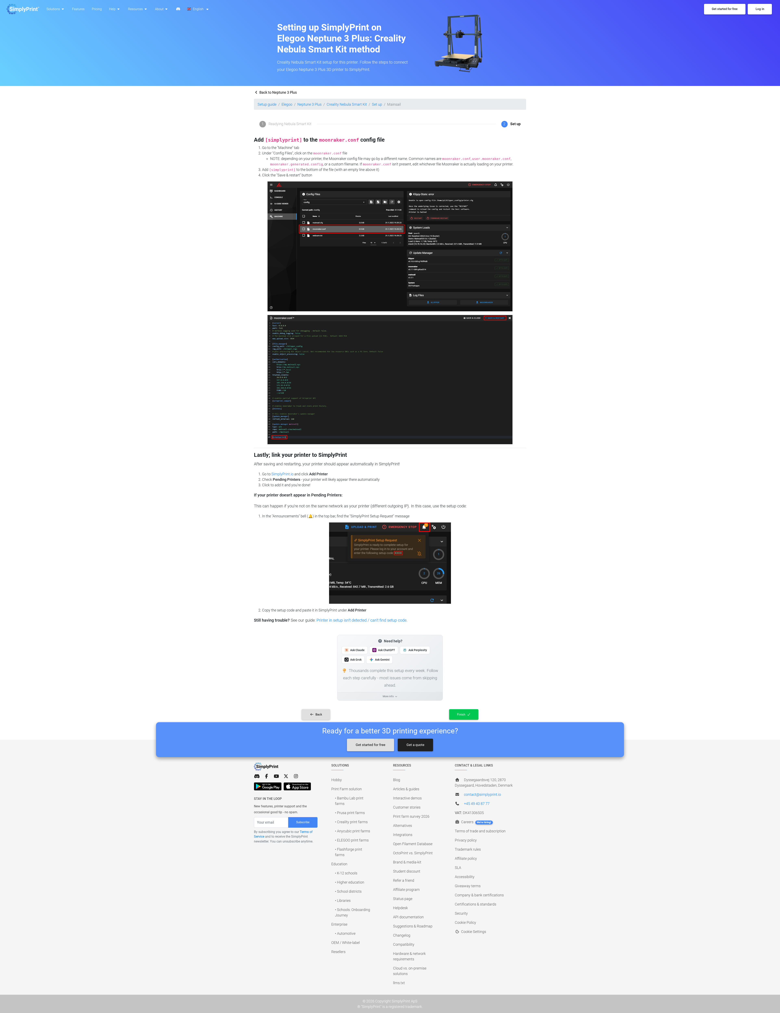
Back (318, 714)
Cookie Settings (473, 931)
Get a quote (415, 745)
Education (339, 864)
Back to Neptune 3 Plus (278, 92)
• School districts (348, 891)
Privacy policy (466, 840)
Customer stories (406, 807)
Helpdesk (400, 908)
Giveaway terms (468, 886)
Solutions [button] (54, 9)
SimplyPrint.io (282, 474)
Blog (396, 780)
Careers (475, 822)
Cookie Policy (465, 922)
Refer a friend (403, 880)
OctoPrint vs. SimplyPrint (413, 853)
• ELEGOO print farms (352, 840)
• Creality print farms (351, 822)
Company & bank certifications (479, 895)
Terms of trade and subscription (480, 831)
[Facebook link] (266, 776)
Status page (402, 899)
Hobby (336, 780)
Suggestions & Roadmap (412, 926)
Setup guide (267, 104)
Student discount (406, 871)
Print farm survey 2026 (411, 816)
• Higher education (349, 882)
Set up (377, 104)
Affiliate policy (466, 858)
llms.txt (399, 983)
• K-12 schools (346, 873)
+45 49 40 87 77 (477, 803)
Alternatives (402, 825)
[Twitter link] (286, 776)
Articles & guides (406, 789)
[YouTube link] (276, 776)
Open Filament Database (412, 844)
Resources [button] (136, 9)
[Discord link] (257, 776)
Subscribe (303, 822)
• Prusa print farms (350, 813)
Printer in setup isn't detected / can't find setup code (361, 620)
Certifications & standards (475, 904)
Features (78, 9)
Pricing (97, 9)
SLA (458, 867)
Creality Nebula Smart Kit (347, 104)
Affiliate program (406, 889)
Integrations (402, 835)
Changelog (401, 935)
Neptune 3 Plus (309, 104)
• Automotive (345, 933)
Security (461, 913)
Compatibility (403, 944)
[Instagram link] (296, 776)
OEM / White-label (345, 942)
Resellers (338, 952)
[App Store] (297, 786)
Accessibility (464, 877)
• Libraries (343, 900)
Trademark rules (468, 849)
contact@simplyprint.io (482, 794)
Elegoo (287, 104)
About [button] (159, 9)
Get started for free (370, 745)
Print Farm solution (346, 789)
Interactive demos (407, 798)
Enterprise (339, 924)
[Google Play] (268, 786)
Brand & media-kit (407, 862)
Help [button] (112, 9)
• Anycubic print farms (352, 831)
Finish (461, 714)
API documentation (408, 917)
